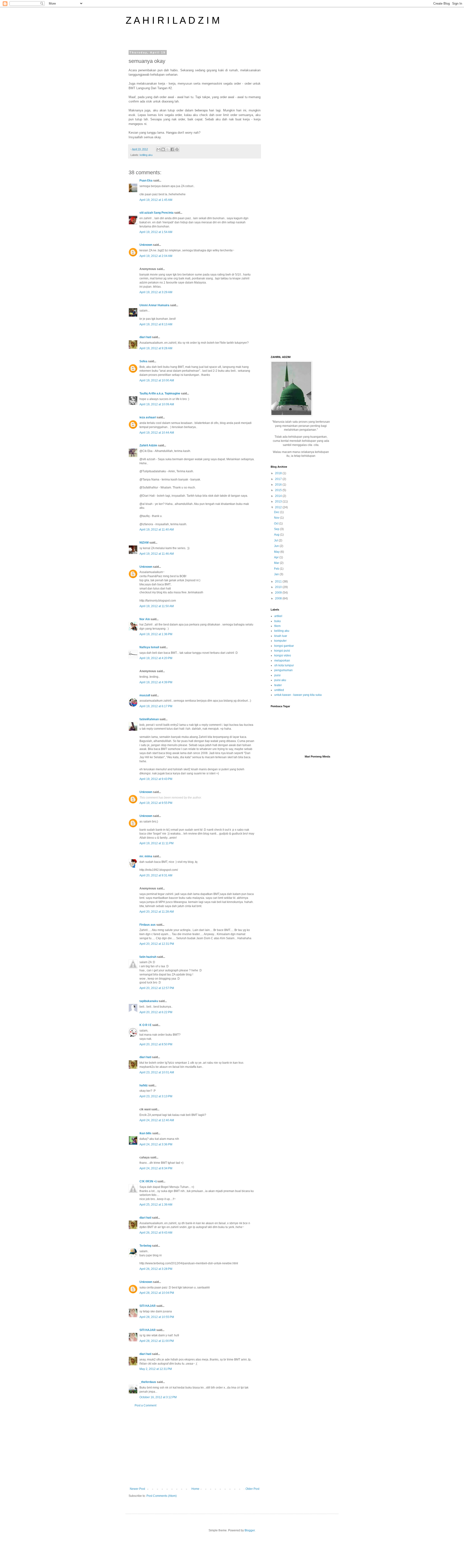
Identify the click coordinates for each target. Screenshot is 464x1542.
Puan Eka (145, 180)
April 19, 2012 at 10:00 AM (156, 380)
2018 (279, 473)
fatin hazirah (147, 957)
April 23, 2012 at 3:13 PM (155, 1096)
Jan (277, 574)
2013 (279, 501)
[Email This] (158, 149)
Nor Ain (144, 619)
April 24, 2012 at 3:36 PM (155, 1144)
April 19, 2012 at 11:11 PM (156, 843)
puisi (277, 675)
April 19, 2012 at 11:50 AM (156, 606)
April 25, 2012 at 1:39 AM (155, 1204)
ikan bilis (145, 1133)
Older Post (252, 1489)
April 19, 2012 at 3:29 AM (155, 292)
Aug (277, 534)
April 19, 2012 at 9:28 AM (155, 348)
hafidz (143, 1085)
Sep (277, 529)
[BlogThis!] (163, 149)
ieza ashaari (147, 417)
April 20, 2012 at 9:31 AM (155, 875)
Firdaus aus (147, 924)
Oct (276, 523)
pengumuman (283, 670)
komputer (280, 640)
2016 (279, 484)
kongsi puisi (282, 650)
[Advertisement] (195, 1447)
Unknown (145, 245)
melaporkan (282, 660)
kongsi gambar (284, 645)
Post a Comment (145, 1405)
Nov (277, 517)
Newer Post (137, 1489)
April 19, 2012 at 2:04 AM (155, 256)
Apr (276, 557)
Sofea (143, 361)
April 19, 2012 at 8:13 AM (155, 324)
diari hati (145, 337)
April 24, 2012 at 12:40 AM (156, 1120)
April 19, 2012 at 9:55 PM (155, 803)
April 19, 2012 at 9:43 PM (155, 779)
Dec (277, 512)
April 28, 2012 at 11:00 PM (156, 1341)
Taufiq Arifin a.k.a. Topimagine (159, 393)
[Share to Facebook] (172, 149)
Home (195, 1489)
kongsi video (282, 655)
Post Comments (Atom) (161, 1496)
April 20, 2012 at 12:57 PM (156, 988)
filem (277, 626)
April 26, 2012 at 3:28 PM (155, 1269)
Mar (277, 563)
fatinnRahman (149, 719)
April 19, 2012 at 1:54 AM (155, 232)
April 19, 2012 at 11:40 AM (156, 529)
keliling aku (146, 154)
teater (278, 685)
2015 (279, 490)
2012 (279, 507)
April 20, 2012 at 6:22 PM (155, 1012)
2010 (279, 587)
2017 (279, 479)
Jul (276, 540)
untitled (279, 690)
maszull (144, 695)
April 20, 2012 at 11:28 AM (156, 911)
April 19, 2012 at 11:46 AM (156, 553)
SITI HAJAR (147, 1306)
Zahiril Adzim (148, 445)
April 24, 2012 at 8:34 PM (155, 1168)
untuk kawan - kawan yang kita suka (298, 695)
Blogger (250, 1530)
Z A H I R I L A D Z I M (173, 20)
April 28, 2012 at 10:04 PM (156, 1293)
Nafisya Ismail (149, 647)
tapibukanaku (148, 1001)
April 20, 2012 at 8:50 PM (155, 1044)
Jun (277, 546)
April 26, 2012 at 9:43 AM (155, 1232)
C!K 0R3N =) (148, 1181)
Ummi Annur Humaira (154, 305)
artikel (278, 616)
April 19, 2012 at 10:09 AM (156, 404)
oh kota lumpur (284, 665)
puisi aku (280, 680)
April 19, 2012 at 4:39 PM (155, 682)
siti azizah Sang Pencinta (156, 212)
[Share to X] (167, 149)
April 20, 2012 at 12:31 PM (156, 944)
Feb (277, 568)
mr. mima (145, 856)
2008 (279, 598)
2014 (279, 496)
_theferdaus (147, 1382)
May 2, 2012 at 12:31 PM (155, 1369)
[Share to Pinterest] (176, 149)
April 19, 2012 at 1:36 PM (155, 634)
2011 (279, 581)
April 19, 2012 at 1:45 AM (155, 200)
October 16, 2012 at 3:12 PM (158, 1397)
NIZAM (144, 542)
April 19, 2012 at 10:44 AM (156, 432)
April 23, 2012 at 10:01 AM (156, 1072)
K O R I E (145, 1025)
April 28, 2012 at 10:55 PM (156, 1317)
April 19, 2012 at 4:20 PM (155, 658)
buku (277, 621)
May (277, 551)
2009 (279, 592)
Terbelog (145, 1245)
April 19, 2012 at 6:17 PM (155, 706)
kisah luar (280, 636)
